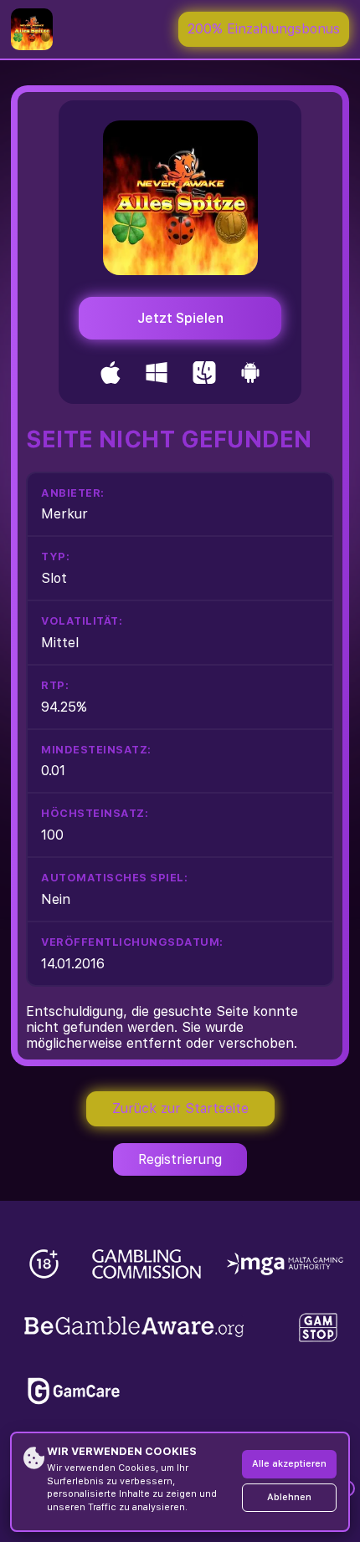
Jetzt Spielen (180, 318)
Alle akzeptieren (289, 1463)
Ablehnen (289, 1497)
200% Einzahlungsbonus (264, 29)
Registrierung (180, 1159)
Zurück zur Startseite (180, 1108)
